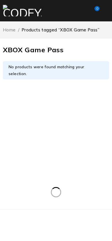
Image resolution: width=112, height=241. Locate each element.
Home (9, 30)
